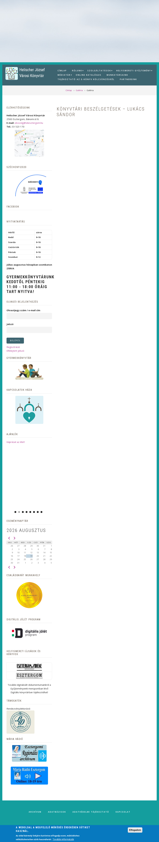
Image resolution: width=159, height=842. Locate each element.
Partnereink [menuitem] (128, 79)
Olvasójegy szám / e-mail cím (23, 310)
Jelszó (10, 324)
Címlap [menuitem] (62, 70)
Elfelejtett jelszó (15, 350)
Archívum (35, 812)
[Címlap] (11, 73)
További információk (63, 839)
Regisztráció (13, 347)
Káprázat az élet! (16, 441)
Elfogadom (135, 830)
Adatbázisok (57, 812)
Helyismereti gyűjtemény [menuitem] (132, 71)
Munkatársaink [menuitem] (117, 75)
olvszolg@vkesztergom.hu (29, 122)
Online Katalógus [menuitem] (88, 75)
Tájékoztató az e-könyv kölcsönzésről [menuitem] (86, 79)
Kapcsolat (123, 812)
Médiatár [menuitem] (62, 75)
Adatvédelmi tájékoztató (91, 812)
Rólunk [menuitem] (76, 71)
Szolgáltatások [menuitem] (98, 71)
